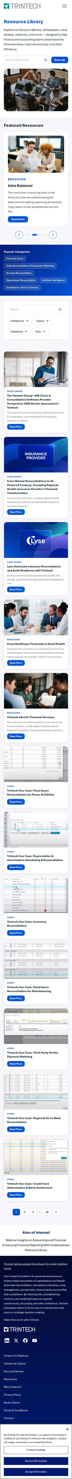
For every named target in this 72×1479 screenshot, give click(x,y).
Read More (18, 219)
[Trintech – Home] (36, 1329)
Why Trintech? (12, 1387)
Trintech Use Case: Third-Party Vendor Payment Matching (32, 1054)
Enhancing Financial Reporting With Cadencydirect (36, 1245)
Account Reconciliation (18, 273)
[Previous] (19, 235)
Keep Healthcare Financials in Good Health (36, 644)
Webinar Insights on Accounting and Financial (36, 1240)
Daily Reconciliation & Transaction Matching (30, 265)
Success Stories (13, 1371)
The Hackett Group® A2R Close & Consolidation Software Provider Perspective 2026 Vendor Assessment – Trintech (33, 401)
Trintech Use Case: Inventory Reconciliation (26, 923)
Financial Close (14, 258)
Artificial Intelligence (53, 280)
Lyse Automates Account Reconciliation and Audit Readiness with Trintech (34, 568)
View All (59, 60)
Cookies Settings (35, 1449)
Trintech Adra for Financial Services (30, 717)
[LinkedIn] (7, 1340)
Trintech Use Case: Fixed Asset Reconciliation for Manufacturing (29, 989)
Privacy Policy (12, 1394)
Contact (9, 1418)
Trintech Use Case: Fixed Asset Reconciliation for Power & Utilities (30, 792)
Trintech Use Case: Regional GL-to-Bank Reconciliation (34, 1120)
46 (47, 1212)
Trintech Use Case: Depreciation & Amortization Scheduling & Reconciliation (35, 858)
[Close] (67, 1429)
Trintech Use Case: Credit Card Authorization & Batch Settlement (29, 1185)
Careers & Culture (15, 1363)
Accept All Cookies (36, 1471)
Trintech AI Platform (16, 1355)
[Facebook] (25, 1340)
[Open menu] (64, 6)
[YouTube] (34, 1340)
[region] (36, 1451)
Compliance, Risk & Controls (22, 287)
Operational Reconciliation (21, 280)
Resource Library (36, 1250)
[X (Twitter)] (16, 1340)
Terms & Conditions (16, 1410)
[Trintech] (22, 6)
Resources (10, 1379)
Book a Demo (12, 1402)
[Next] (53, 235)
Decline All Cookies (36, 1460)
